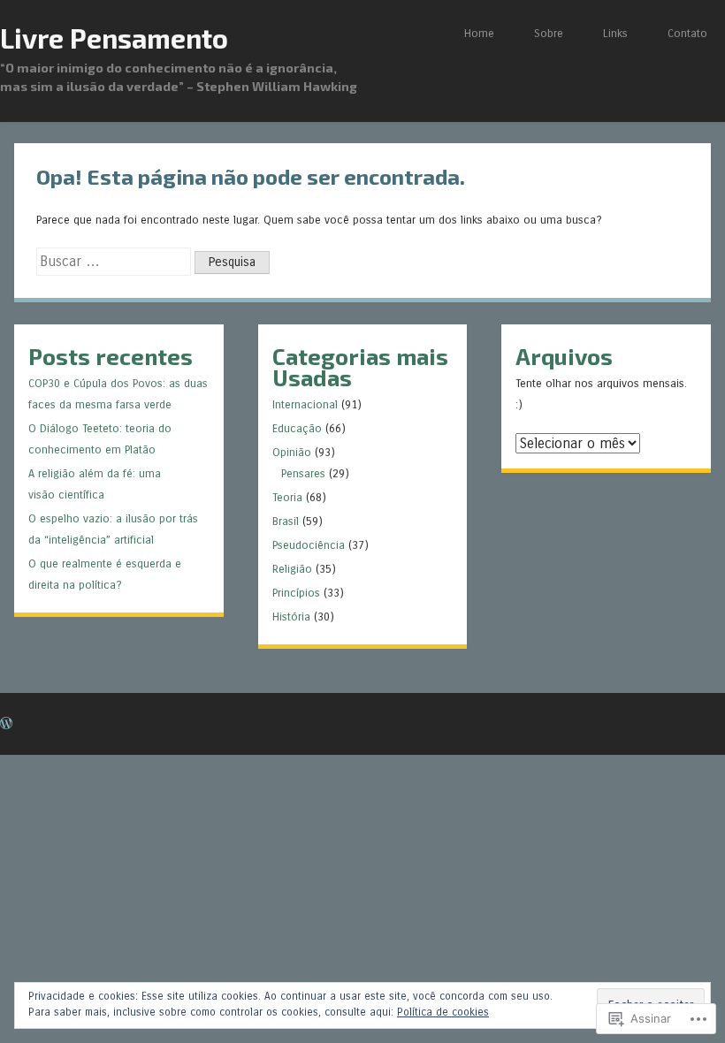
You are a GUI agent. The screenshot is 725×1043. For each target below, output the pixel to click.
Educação (297, 428)
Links (615, 33)
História (291, 616)
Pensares (303, 473)
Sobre (548, 33)
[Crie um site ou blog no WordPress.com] (6, 724)
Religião (292, 568)
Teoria (287, 497)
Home (479, 33)
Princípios (296, 592)
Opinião (291, 452)
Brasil (285, 521)
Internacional (305, 404)
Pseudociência (308, 545)
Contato (687, 33)
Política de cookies (443, 1012)
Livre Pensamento (114, 38)
